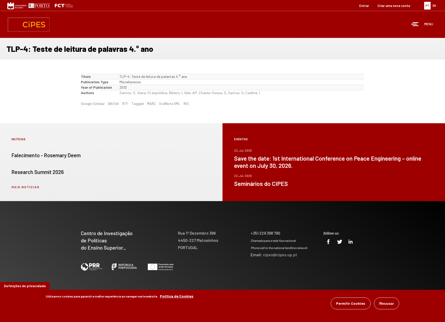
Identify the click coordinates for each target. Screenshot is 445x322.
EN (434, 5)
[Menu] (415, 24)
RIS (186, 103)
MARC (151, 103)
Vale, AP (190, 92)
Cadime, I (252, 92)
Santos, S (127, 92)
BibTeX (113, 103)
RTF (125, 103)
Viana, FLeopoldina (152, 92)
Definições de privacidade (25, 286)
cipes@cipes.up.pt (280, 254)
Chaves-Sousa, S (212, 92)
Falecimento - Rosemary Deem (46, 155)
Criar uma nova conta (394, 6)
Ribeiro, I (175, 92)
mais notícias (26, 187)
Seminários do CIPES (261, 183)
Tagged (138, 103)
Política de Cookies (176, 296)
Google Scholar (93, 103)
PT (427, 5)
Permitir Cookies (350, 303)
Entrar (364, 6)
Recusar (386, 303)
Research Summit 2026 (38, 172)
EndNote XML (169, 103)
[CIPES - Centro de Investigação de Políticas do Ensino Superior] (28, 24)
